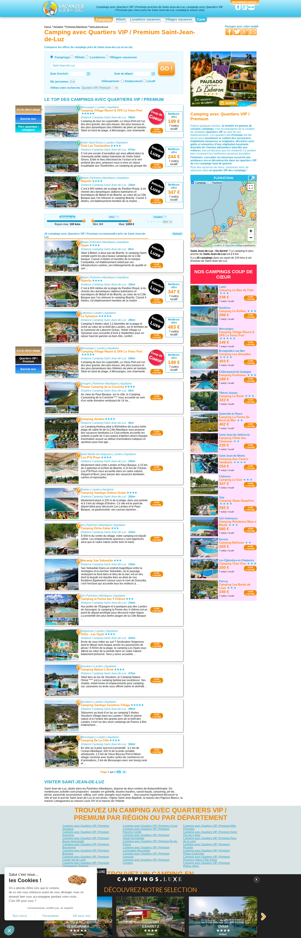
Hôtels (121, 19)
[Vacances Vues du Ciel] (63, 8)
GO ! (166, 68)
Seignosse (87, 631)
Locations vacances (145, 19)
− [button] (250, 237)
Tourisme (217, 182)
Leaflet (217, 245)
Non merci (20, 915)
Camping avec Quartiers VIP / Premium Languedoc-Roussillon (146, 849)
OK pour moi (81, 915)
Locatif (151, 81)
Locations (97, 57)
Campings (103, 19)
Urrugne (86, 383)
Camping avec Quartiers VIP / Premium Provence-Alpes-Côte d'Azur (206, 858)
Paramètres (51, 915)
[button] (9, 930)
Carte (201, 19)
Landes (101, 107)
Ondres (85, 489)
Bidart (84, 177)
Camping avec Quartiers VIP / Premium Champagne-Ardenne (85, 864)
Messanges (88, 107)
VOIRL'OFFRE (156, 130)
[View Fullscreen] (250, 187)
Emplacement (133, 81)
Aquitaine (113, 107)
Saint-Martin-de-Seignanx (96, 454)
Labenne (86, 313)
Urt (82, 525)
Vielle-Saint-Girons (92, 142)
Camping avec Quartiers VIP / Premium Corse (150, 825)
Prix (112, 217)
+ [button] (250, 231)
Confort (158, 217)
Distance (66, 217)
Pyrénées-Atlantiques (103, 177)
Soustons (86, 666)
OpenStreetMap (233, 245)
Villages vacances (178, 19)
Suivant (177, 234)
